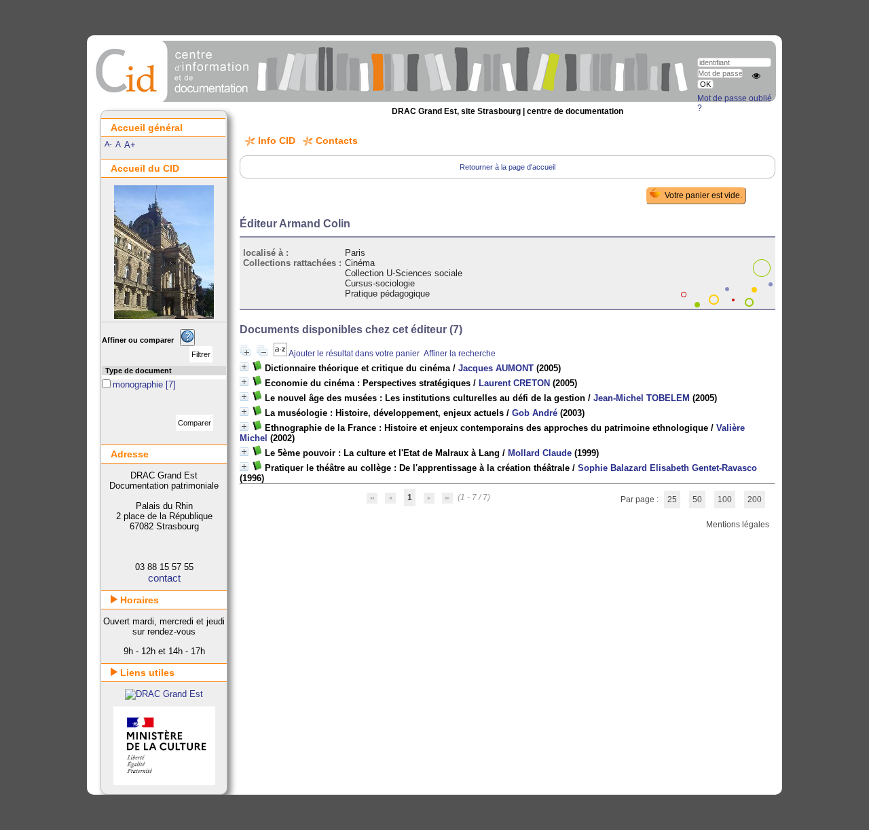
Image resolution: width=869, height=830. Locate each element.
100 (725, 499)
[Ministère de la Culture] (164, 782)
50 (697, 499)
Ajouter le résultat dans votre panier (354, 353)
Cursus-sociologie (380, 283)
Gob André (534, 413)
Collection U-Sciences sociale (403, 273)
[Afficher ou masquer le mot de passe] (756, 76)
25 (672, 499)
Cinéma (360, 263)
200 (754, 499)
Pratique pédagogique (387, 293)
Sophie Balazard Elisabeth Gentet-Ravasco (667, 468)
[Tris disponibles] (281, 353)
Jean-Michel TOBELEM (641, 398)
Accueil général (147, 127)
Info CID (276, 140)
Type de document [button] (138, 370)
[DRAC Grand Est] (164, 694)
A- (108, 144)
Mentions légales (737, 524)
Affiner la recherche (460, 353)
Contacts (337, 140)
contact (164, 578)
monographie (139, 384)
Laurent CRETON (514, 383)
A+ (130, 145)
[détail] (244, 366)
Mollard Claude (540, 453)
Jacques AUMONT (496, 368)
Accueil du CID (145, 168)
